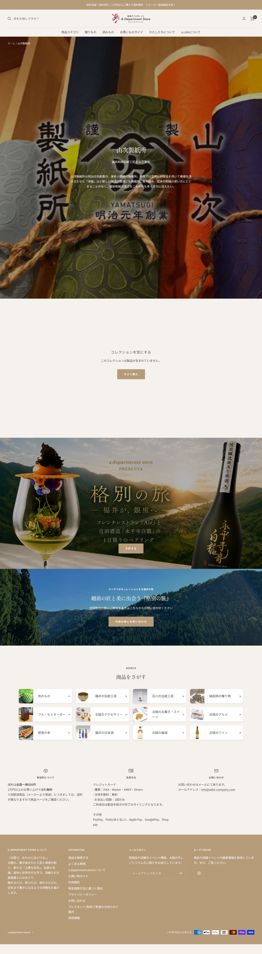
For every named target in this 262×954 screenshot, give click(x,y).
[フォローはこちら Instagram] (199, 873)
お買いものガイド (131, 32)
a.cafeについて (191, 32)
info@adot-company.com (218, 789)
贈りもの (90, 32)
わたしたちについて (162, 32)
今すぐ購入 (131, 374)
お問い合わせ (77, 901)
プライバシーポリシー (82, 894)
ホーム (11, 43)
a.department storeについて (86, 870)
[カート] (252, 19)
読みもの (108, 32)
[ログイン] (244, 18)
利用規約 (74, 882)
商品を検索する (78, 858)
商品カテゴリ (70, 32)
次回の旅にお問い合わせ (131, 621)
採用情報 (74, 918)
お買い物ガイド (78, 876)
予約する (131, 548)
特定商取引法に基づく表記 (85, 888)
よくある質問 (77, 864)
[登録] (180, 873)
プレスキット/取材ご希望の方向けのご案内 (93, 909)
